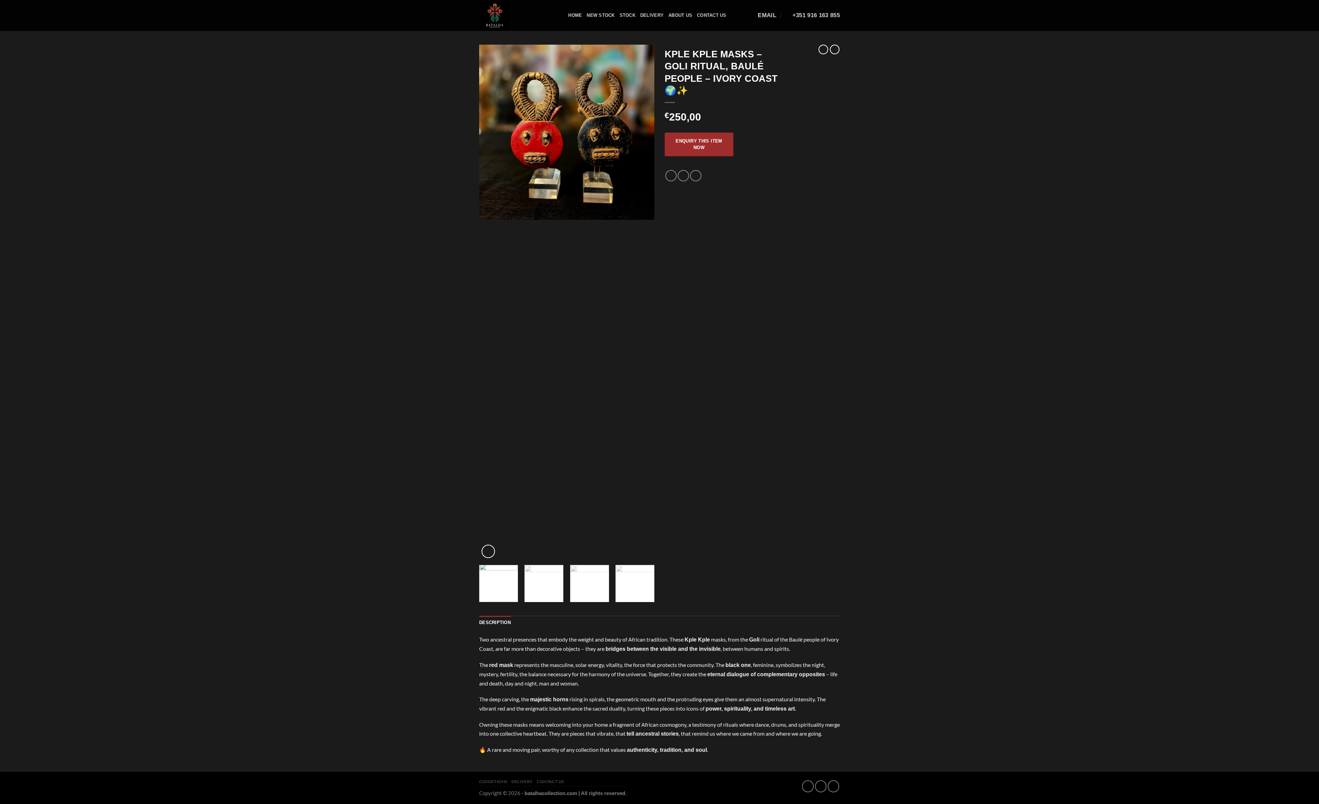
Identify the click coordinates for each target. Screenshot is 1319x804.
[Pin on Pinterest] (695, 175)
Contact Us (711, 15)
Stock (627, 15)
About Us (680, 15)
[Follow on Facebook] (807, 786)
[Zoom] (488, 551)
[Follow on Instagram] (820, 786)
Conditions (493, 781)
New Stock (601, 15)
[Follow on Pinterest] (833, 786)
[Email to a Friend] (683, 175)
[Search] (560, 15)
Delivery (652, 15)
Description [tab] (495, 622)
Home (575, 15)
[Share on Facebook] (671, 175)
